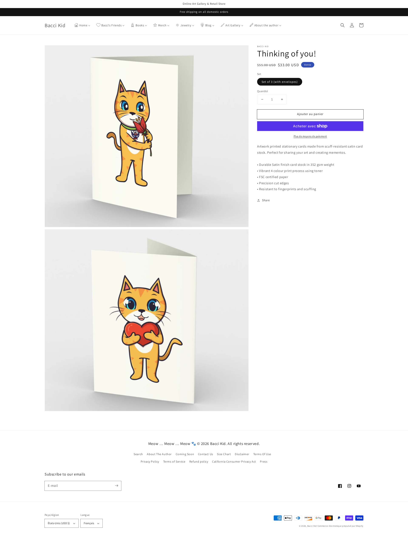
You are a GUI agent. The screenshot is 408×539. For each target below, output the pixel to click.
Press (263, 461)
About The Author (159, 454)
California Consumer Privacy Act (234, 461)
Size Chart (224, 454)
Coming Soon (185, 454)
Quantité (262, 91)
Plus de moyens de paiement (310, 136)
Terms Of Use (262, 454)
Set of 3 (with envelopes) (280, 82)
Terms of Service (174, 461)
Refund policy (198, 461)
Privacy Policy (150, 461)
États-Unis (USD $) (59, 523)
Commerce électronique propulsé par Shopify (340, 526)
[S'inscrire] (116, 485)
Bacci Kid (312, 526)
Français (89, 523)
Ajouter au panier (310, 114)
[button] (342, 25)
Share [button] (266, 200)
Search (138, 454)
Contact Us (205, 454)
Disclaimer (242, 454)
